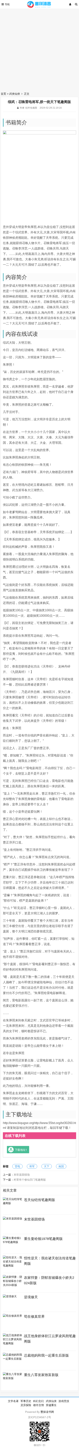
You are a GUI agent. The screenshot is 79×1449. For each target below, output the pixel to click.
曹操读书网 (47, 1411)
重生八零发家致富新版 (41, 1375)
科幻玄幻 (38, 1401)
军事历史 (26, 1401)
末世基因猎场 (22, 1174)
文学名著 (13, 1401)
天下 (46, 1166)
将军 (32, 1166)
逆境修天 (31, 1297)
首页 (3, 93)
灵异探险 (26, 1405)
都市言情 (38, 1405)
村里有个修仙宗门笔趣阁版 (30, 1179)
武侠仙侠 (14, 93)
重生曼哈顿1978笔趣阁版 (43, 1239)
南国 (61, 1166)
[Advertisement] (39, 49)
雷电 (17, 1166)
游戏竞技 (63, 1401)
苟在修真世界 (34, 1316)
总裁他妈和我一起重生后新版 (46, 1355)
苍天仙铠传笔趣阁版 (39, 1200)
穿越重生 (51, 1405)
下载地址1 (21, 1150)
